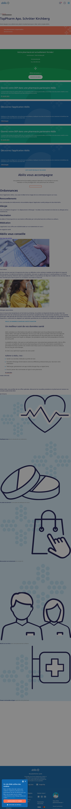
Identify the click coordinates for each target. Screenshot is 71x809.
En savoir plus (11, 797)
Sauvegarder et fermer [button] (15, 801)
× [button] (25, 781)
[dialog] (35, 404)
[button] (14, 805)
